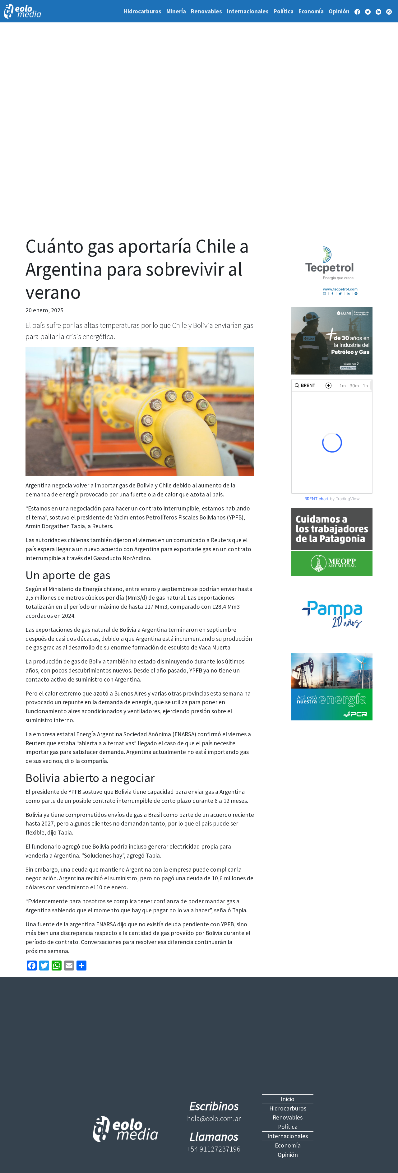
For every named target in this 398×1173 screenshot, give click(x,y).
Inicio (287, 1099)
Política (284, 11)
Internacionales (248, 11)
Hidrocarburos (142, 11)
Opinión (339, 11)
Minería (176, 11)
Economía (311, 11)
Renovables (206, 11)
